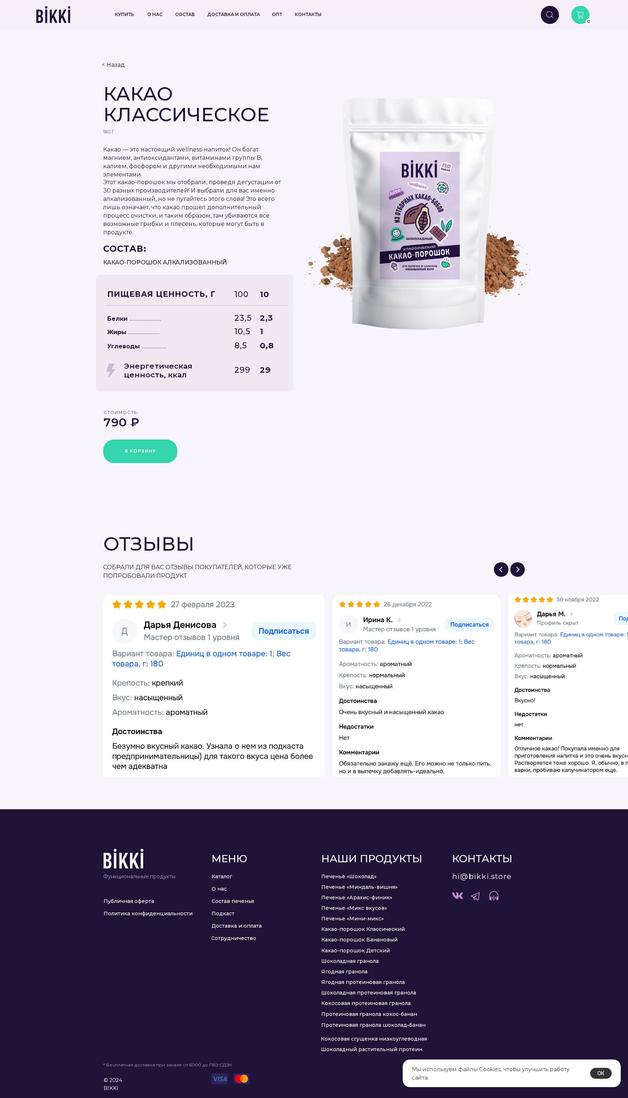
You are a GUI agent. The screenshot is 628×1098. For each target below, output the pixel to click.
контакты (308, 14)
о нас (154, 14)
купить (124, 14)
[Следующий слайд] (517, 569)
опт (277, 14)
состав (185, 14)
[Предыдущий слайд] (501, 569)
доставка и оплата (233, 14)
